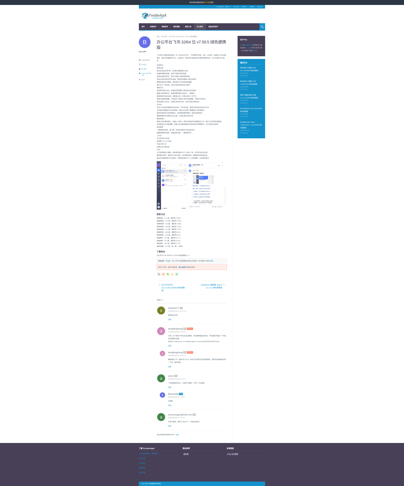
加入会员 (236, 6)
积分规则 (244, 6)
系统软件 (153, 26)
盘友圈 (186, 454)
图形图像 (176, 26)
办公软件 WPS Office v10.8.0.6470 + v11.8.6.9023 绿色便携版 (251, 125)
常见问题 (259, 6)
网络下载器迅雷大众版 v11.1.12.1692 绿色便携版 (249, 96)
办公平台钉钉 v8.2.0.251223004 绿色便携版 (173, 288)
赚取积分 (250, 45)
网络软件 (165, 26)
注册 (211, 261)
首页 (143, 26)
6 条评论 (144, 64)
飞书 (143, 75)
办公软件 (200, 26)
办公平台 (148, 73)
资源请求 (252, 6)
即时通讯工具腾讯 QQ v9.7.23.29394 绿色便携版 (249, 69)
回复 (169, 319)
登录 (167, 261)
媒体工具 (188, 26)
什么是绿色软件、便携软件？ (223, 6)
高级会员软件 (213, 26)
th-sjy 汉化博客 (232, 454)
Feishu (143, 73)
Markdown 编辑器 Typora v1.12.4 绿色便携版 (211, 286)
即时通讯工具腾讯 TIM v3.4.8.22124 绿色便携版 (248, 82)
